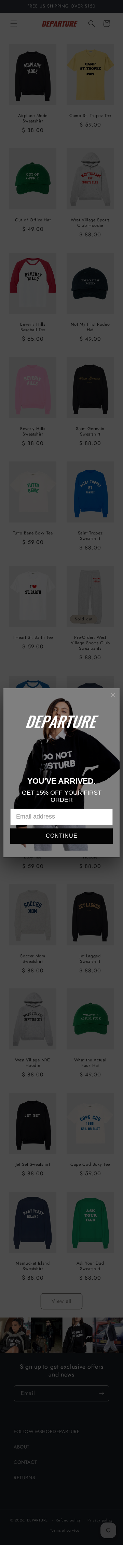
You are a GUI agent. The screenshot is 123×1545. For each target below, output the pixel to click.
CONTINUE (62, 836)
